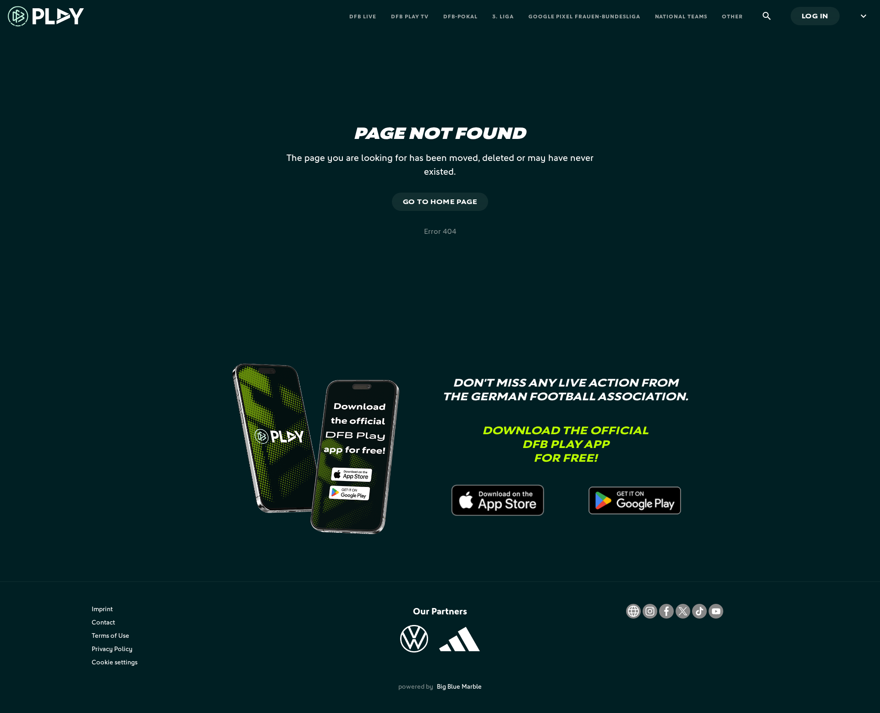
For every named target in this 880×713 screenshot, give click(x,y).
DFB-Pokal (460, 16)
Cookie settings (115, 662)
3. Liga (503, 16)
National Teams (681, 16)
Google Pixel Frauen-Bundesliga (584, 16)
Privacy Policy (112, 648)
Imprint (102, 609)
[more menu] (863, 16)
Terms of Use (110, 635)
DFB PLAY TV (410, 16)
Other (732, 16)
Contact (103, 622)
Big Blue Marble (459, 686)
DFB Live (362, 16)
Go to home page (440, 201)
